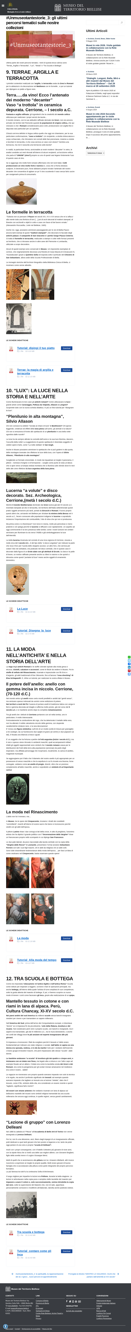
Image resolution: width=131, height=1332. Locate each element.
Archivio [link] (91, 39)
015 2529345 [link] (13, 1306)
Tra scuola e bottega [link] (30, 1232)
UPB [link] (98, 1308)
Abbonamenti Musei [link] (103, 1301)
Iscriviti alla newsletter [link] (74, 1311)
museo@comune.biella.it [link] (20, 1308)
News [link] (103, 39)
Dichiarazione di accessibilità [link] (31, 1329)
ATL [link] (37, 1306)
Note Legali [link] (9, 1329)
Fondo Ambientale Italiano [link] (105, 1303)
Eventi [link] (97, 39)
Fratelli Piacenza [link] (102, 1316)
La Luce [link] (22, 608)
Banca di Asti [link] (101, 1311)
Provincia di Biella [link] (42, 1303)
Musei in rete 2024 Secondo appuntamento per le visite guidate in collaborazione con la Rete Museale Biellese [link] (102, 118)
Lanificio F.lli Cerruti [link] (103, 1313)
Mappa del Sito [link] (47, 1329)
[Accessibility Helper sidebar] (5, 1326)
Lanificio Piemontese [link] (104, 1318)
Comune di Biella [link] (42, 1301)
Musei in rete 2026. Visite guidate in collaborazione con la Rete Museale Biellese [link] (103, 48)
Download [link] (66, 348)
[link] (129, 657)
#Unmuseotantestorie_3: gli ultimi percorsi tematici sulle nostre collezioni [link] (36, 23)
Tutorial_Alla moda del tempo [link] (36, 960)
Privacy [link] (38, 1318)
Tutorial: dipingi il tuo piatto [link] (36, 348)
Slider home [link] (110, 39)
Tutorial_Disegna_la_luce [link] (34, 630)
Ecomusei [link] (39, 1308)
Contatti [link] (17, 1329)
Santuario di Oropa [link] (43, 1311)
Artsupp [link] (99, 1306)
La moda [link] (23, 938)
